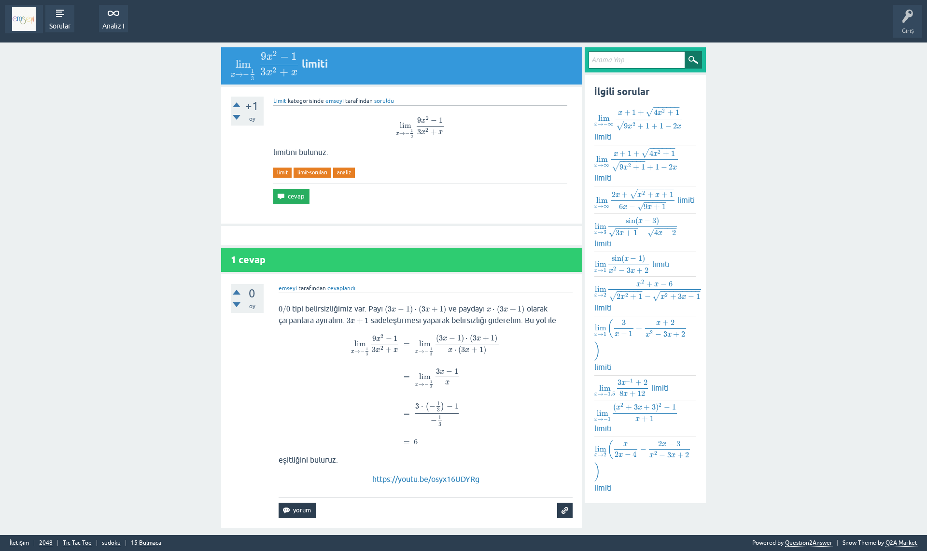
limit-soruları (312, 172)
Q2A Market (901, 542)
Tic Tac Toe (77, 543)
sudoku (111, 543)
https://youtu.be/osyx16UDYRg (425, 479)
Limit (279, 101)
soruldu (384, 101)
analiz (344, 172)
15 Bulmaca (146, 543)
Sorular (59, 26)
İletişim (19, 543)
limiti (637, 124)
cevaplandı (341, 288)
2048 (46, 543)
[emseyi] (24, 19)
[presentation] (265, 63)
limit (282, 172)
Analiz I (113, 26)
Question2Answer (808, 542)
